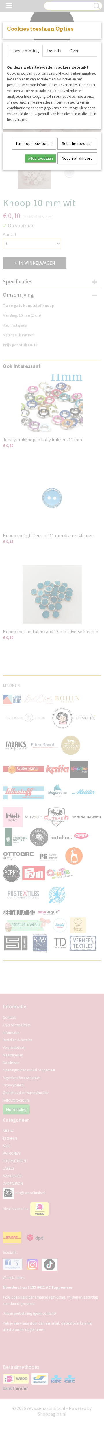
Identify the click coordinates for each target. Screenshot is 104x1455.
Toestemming (25, 51)
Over (74, 51)
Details (54, 51)
